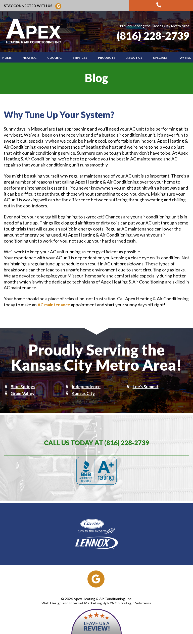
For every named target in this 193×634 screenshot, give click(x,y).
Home (7, 58)
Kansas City (83, 393)
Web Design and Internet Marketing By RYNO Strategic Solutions (96, 603)
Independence (86, 386)
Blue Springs (23, 386)
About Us (134, 58)
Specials (160, 58)
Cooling (54, 58)
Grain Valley (22, 393)
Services (80, 58)
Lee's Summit (146, 386)
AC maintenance (53, 304)
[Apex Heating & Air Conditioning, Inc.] (34, 31)
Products (106, 58)
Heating (29, 58)
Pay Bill (184, 58)
